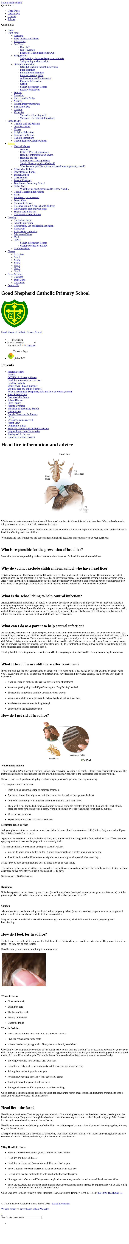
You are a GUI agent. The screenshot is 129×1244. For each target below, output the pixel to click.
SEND (17, 240)
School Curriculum (23, 223)
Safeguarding (20, 55)
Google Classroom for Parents (29, 191)
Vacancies (19, 112)
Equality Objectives (30, 89)
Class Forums (20, 177)
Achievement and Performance (35, 78)
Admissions (19, 41)
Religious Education (24, 132)
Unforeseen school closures (27, 214)
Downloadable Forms (24, 172)
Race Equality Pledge (24, 98)
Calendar (18, 276)
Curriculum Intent (22, 220)
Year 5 (17, 268)
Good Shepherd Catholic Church (30, 140)
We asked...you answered (26, 197)
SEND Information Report (33, 86)
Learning (12, 217)
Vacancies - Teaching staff (33, 115)
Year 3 (17, 262)
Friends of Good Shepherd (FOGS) (37, 52)
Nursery (18, 101)
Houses (17, 129)
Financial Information (31, 81)
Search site (6, 1217)
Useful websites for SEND (33, 245)
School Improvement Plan (27, 103)
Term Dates (19, 279)
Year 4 (17, 265)
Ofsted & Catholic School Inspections (39, 67)
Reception (19, 254)
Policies (11, 19)
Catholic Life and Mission (27, 123)
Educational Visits (23, 234)
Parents (11, 143)
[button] (14, 25)
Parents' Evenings (22, 180)
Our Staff (24, 47)
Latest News (14, 13)
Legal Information (61, 1203)
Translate (30, 345)
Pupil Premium (27, 69)
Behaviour (19, 95)
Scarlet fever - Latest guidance (35, 160)
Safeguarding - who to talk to (34, 61)
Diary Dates (14, 10)
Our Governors (27, 50)
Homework (19, 228)
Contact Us (13, 285)
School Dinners (21, 174)
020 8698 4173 (105, 1193)
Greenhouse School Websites (34, 1209)
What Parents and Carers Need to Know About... (44, 189)
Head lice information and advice (36, 155)
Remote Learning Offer (31, 75)
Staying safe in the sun (25, 211)
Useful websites (22, 248)
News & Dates (15, 274)
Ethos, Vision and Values (26, 38)
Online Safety (21, 186)
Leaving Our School (24, 135)
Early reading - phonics (25, 231)
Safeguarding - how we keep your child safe (42, 58)
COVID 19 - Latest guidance (34, 152)
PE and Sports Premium (32, 72)
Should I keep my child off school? (37, 163)
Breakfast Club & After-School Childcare (34, 206)
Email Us (117, 1193)
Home (11, 30)
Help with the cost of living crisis (30, 208)
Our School (13, 33)
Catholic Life (14, 120)
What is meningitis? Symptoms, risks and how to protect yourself (52, 166)
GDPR (23, 84)
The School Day (22, 106)
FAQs (17, 194)
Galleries (12, 16)
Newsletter (19, 282)
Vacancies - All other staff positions (37, 118)
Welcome (18, 35)
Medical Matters (22, 146)
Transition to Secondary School (29, 183)
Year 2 (17, 259)
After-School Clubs (23, 169)
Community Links (23, 203)
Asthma (24, 149)
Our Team (19, 44)
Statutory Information (24, 64)
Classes (11, 251)
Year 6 (17, 271)
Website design (8, 1209)
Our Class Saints (22, 126)
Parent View (20, 200)
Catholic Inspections (24, 137)
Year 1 (17, 257)
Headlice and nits (28, 157)
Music (17, 237)
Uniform (18, 109)
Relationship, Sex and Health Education (33, 225)
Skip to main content (11, 2)
